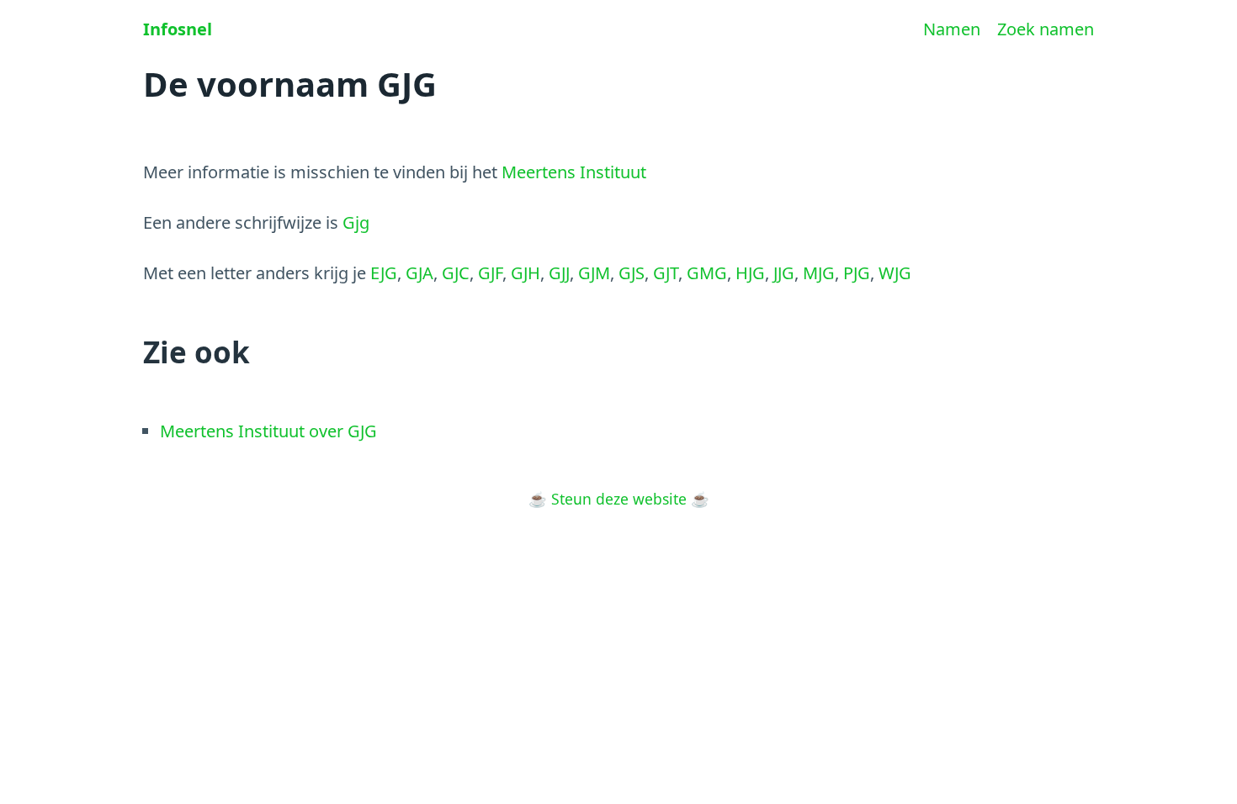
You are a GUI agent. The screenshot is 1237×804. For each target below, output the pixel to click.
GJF (490, 273)
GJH (525, 273)
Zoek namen (1045, 29)
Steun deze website (619, 499)
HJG (750, 273)
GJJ (559, 273)
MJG (819, 273)
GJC (456, 273)
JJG (783, 273)
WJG (895, 273)
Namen (951, 29)
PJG (856, 273)
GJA (419, 273)
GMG (707, 273)
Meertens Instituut (574, 172)
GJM (594, 273)
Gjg (355, 222)
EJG (383, 273)
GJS (631, 273)
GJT (665, 273)
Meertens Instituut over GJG (268, 431)
